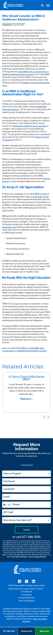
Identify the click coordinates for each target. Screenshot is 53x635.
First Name (9, 481)
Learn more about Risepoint (37, 556)
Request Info (26, 631)
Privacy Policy (26, 595)
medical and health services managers (29, 126)
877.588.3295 (31, 537)
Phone (16, 504)
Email (6, 497)
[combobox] (26, 474)
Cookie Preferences (26, 598)
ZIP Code (8, 512)
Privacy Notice (15, 556)
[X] (26, 581)
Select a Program (12, 473)
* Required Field (26, 465)
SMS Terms (24, 556)
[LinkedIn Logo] (33, 581)
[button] (44, 5)
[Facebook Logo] (20, 581)
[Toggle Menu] (48, 5)
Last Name (9, 489)
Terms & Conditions (26, 601)
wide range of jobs (40, 197)
